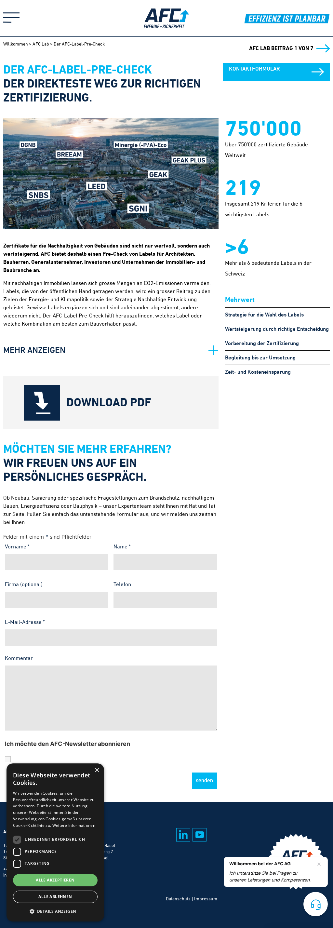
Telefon (122, 584)
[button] (111, 350)
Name (122, 546)
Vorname (17, 546)
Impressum (205, 898)
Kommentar (19, 658)
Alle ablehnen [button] (55, 896)
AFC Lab (41, 44)
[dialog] (55, 842)
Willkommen (15, 44)
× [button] (96, 770)
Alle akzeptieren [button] (55, 880)
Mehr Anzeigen (34, 350)
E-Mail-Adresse (25, 622)
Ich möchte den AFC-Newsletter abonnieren (67, 744)
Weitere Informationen (73, 825)
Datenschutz (178, 898)
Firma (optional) (24, 584)
